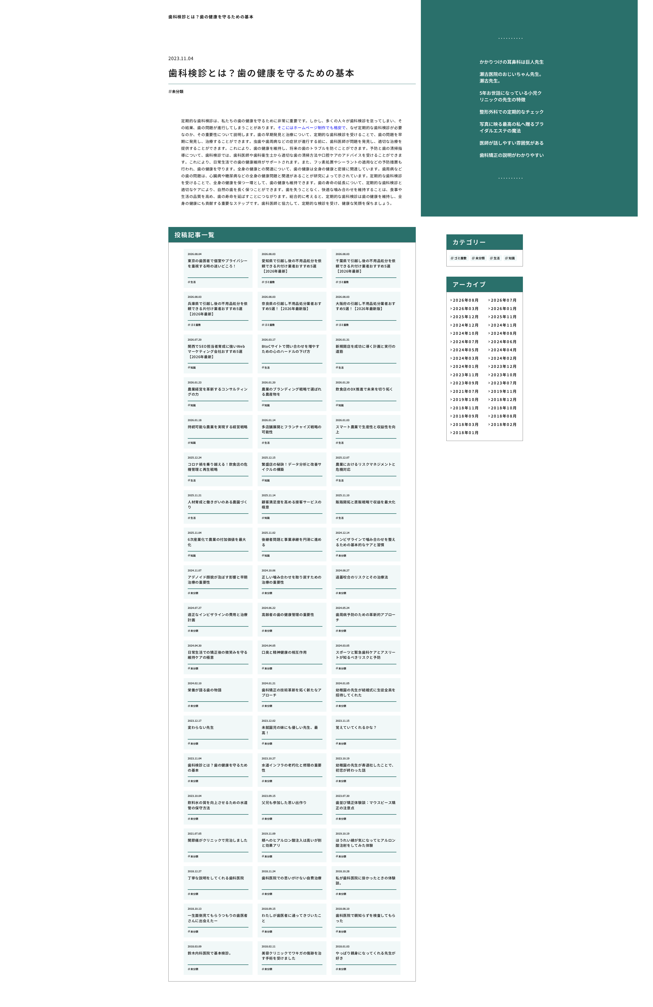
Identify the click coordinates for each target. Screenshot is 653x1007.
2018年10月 (504, 407)
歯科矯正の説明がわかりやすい (512, 155)
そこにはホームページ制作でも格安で (312, 127)
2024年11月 (504, 325)
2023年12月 (504, 366)
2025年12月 (466, 316)
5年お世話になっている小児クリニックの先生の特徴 (511, 96)
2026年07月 (504, 300)
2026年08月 (466, 300)
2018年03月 (466, 424)
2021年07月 (466, 391)
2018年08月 (504, 416)
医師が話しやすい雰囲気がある (512, 142)
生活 (497, 258)
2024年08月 (504, 333)
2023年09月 (466, 382)
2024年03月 (466, 358)
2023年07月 (504, 382)
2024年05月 (466, 349)
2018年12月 (504, 399)
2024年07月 (466, 341)
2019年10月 (466, 399)
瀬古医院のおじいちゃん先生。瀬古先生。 (512, 77)
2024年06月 (504, 341)
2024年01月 (466, 366)
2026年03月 (466, 308)
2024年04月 (504, 349)
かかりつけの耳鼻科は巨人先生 (512, 61)
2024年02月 (504, 358)
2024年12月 (466, 325)
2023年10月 (504, 374)
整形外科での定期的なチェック (512, 111)
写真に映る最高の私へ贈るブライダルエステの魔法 (512, 127)
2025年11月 (504, 316)
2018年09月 (466, 416)
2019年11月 (504, 391)
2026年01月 (504, 308)
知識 (512, 258)
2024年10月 (466, 333)
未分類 (177, 91)
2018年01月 (466, 432)
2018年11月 (466, 407)
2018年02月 (504, 424)
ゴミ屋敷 (460, 258)
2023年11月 (466, 374)
